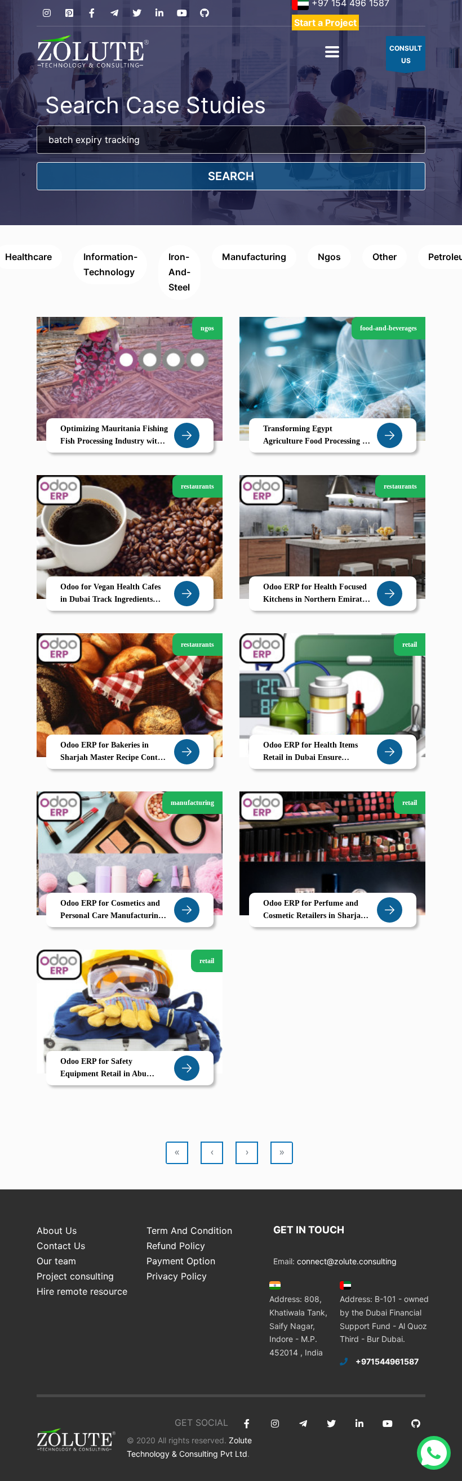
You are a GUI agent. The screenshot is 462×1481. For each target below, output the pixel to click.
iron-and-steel (179, 272)
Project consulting (75, 1276)
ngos (329, 256)
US (405, 54)
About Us (57, 1230)
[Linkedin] (159, 13)
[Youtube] (182, 13)
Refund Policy (175, 1245)
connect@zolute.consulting (347, 1261)
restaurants (197, 486)
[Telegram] (114, 13)
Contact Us (61, 1245)
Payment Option (180, 1261)
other (384, 256)
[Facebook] (91, 13)
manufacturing (254, 256)
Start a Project (325, 22)
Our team (56, 1261)
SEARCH (231, 176)
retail (409, 644)
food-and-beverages (388, 328)
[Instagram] (46, 13)
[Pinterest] (69, 13)
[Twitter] (136, 13)
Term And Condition (189, 1230)
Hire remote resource (82, 1291)
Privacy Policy (176, 1276)
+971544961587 (387, 1361)
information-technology (110, 264)
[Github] (204, 13)
